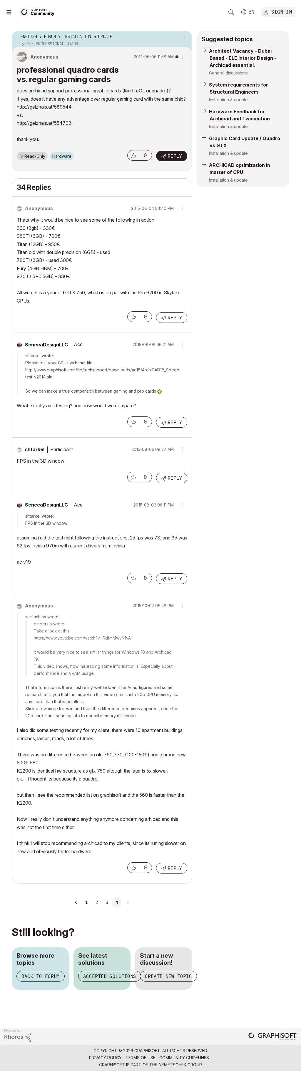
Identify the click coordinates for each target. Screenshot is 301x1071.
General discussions (228, 72)
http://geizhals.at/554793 (44, 123)
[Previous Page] (76, 902)
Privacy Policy (105, 1057)
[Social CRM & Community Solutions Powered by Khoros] (17, 1035)
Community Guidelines (184, 1057)
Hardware (61, 156)
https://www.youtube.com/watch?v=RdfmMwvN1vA (82, 637)
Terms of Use (140, 1057)
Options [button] (184, 37)
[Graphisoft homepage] (272, 1037)
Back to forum (40, 976)
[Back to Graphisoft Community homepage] (38, 11)
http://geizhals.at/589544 (44, 107)
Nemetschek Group (180, 1064)
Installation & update (228, 99)
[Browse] (11, 12)
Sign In (281, 11)
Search (231, 12)
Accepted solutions (109, 976)
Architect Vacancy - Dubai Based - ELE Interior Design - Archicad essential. (242, 58)
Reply (175, 156)
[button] (133, 155)
